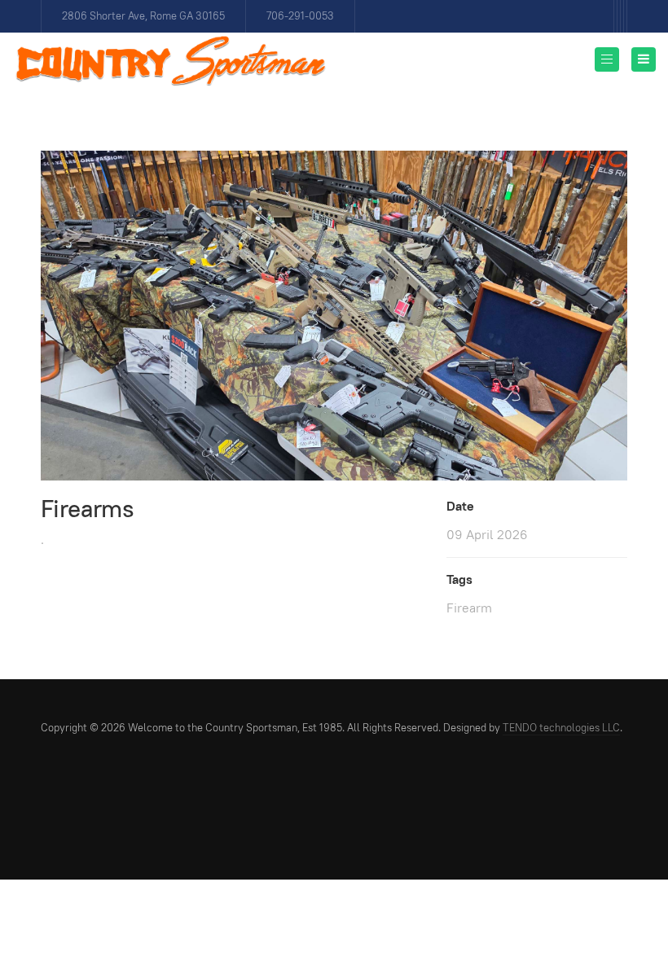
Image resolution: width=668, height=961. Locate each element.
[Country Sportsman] (171, 61)
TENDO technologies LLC (561, 728)
